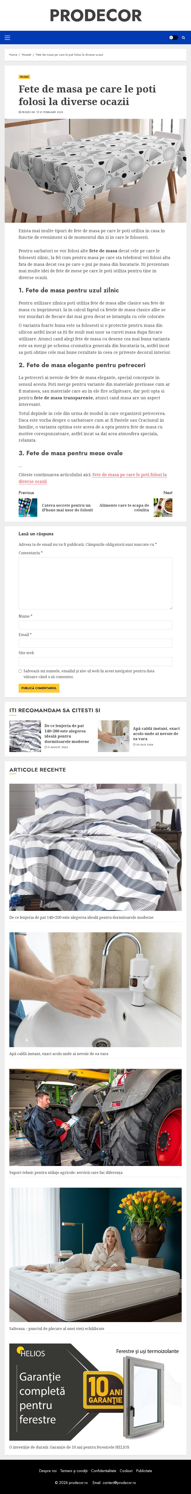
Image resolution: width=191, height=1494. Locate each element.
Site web (26, 652)
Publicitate (144, 1470)
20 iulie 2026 (144, 744)
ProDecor (95, 15)
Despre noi (48, 1470)
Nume (25, 616)
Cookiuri (126, 1470)
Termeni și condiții (74, 1470)
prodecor (28, 112)
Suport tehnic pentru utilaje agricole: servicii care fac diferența (66, 1172)
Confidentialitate (103, 1470)
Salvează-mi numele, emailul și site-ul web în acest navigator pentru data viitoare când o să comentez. (89, 674)
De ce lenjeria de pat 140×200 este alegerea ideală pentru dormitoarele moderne (66, 733)
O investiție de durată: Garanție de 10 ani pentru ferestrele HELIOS (69, 1447)
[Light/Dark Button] (173, 37)
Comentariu (31, 552)
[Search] (183, 37)
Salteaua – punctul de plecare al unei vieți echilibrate (56, 1328)
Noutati (24, 77)
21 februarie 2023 (51, 112)
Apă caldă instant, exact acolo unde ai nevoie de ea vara (156, 734)
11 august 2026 (58, 747)
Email (25, 634)
